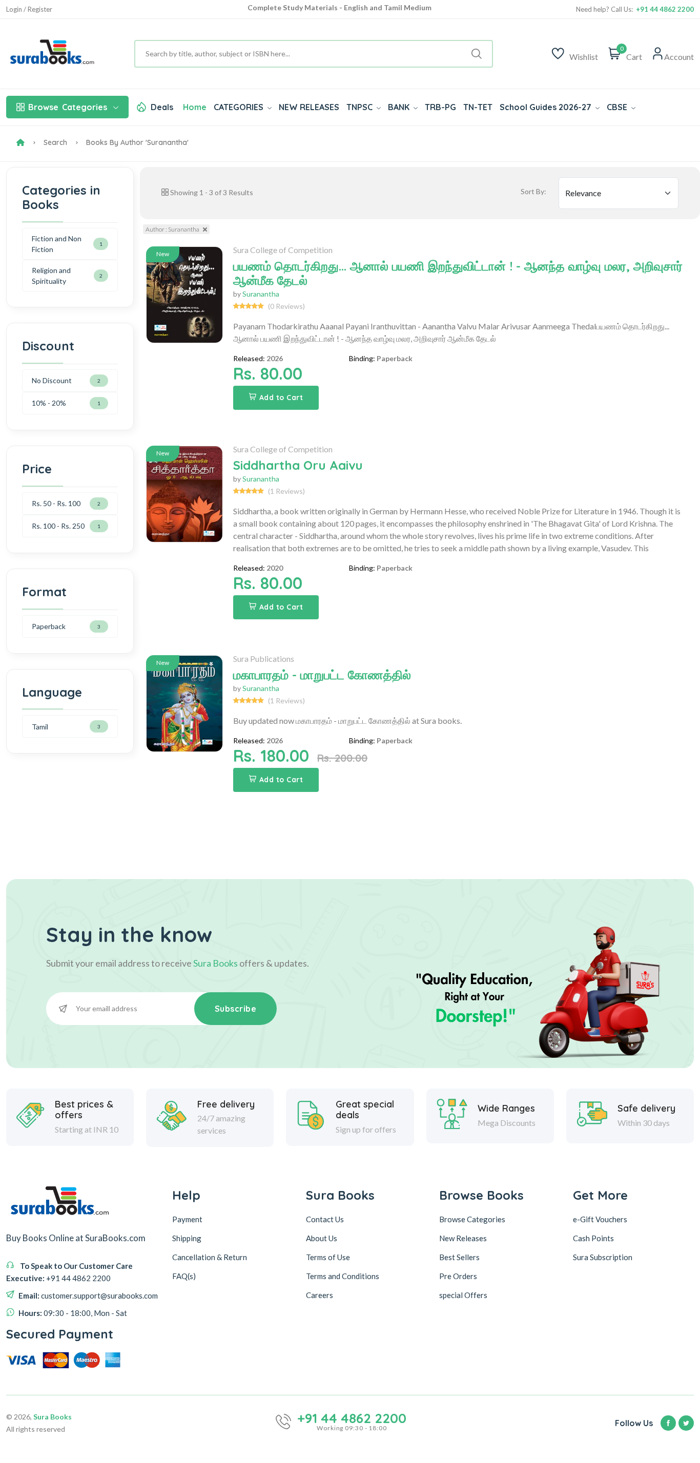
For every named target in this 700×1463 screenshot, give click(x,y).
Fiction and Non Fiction (56, 244)
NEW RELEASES (309, 107)
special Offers (463, 1295)
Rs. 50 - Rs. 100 (56, 503)
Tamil (40, 726)
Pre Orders (458, 1276)
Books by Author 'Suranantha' (137, 142)
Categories (67, 107)
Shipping (186, 1238)
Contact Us (325, 1219)
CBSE (618, 107)
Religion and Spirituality (51, 275)
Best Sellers (459, 1257)
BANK (399, 107)
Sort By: (533, 191)
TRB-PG (440, 107)
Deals (162, 107)
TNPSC (360, 107)
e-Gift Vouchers (600, 1219)
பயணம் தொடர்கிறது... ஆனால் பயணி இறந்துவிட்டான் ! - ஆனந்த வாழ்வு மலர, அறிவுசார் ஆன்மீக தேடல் (458, 273)
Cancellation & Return (209, 1257)
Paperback (49, 626)
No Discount (52, 380)
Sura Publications (263, 658)
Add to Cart (281, 397)
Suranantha (260, 293)
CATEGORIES (239, 107)
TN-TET (477, 107)
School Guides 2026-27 (546, 107)
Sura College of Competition (283, 250)
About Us (321, 1238)
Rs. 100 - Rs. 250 (58, 525)
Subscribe (236, 1009)
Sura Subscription (602, 1257)
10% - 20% (49, 403)
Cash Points (593, 1238)
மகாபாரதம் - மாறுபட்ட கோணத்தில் (322, 674)
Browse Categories (472, 1219)
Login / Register (29, 9)
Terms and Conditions (342, 1276)
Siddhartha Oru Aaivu (298, 465)
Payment (187, 1219)
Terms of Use (328, 1257)
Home (195, 107)
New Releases (463, 1238)
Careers (319, 1295)
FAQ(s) (184, 1276)
